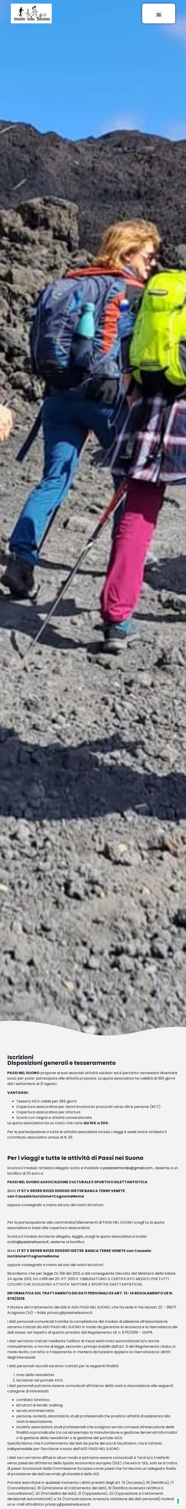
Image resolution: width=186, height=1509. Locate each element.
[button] (158, 14)
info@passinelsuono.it (29, 1241)
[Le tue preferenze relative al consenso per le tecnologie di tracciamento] (178, 1501)
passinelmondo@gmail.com (127, 1168)
